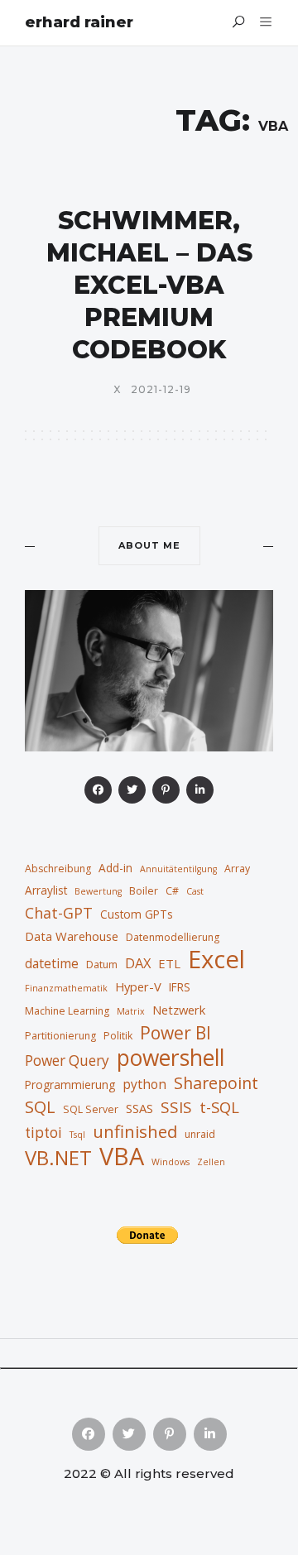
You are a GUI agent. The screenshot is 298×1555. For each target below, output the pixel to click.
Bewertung (98, 891)
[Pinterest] (166, 790)
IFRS (179, 987)
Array (237, 868)
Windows (170, 1162)
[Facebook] (98, 790)
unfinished (135, 1131)
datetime (52, 963)
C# (172, 891)
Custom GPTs (136, 914)
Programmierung (70, 1084)
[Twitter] (132, 790)
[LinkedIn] (200, 790)
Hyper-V (138, 986)
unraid (200, 1134)
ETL (169, 963)
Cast (195, 891)
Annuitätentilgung (178, 869)
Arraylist (46, 890)
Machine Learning (67, 1011)
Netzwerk (178, 1009)
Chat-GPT (59, 913)
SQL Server (90, 1109)
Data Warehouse (71, 936)
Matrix (131, 1011)
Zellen (211, 1162)
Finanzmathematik (66, 988)
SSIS (176, 1107)
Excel (216, 959)
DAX (138, 962)
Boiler (143, 891)
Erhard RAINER (79, 22)
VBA (121, 1156)
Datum (102, 964)
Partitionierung (60, 1036)
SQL (40, 1106)
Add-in (115, 868)
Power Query (67, 1060)
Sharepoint (216, 1083)
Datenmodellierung (172, 937)
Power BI (175, 1033)
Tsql (77, 1134)
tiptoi (43, 1132)
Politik (117, 1036)
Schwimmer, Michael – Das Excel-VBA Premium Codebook (149, 285)
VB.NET (58, 1158)
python (144, 1084)
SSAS (139, 1108)
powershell (170, 1057)
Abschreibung (58, 868)
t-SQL (219, 1107)
